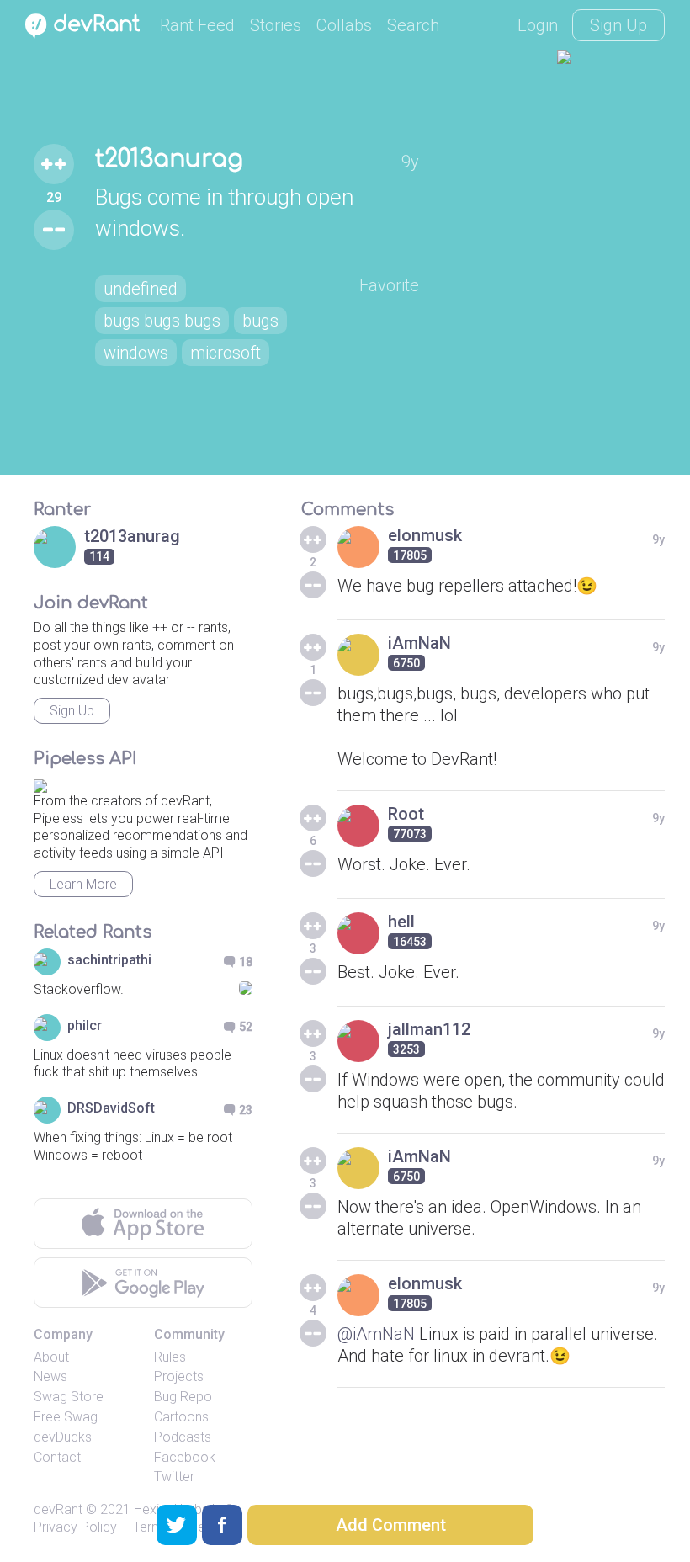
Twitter (174, 1477)
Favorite (389, 285)
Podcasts (182, 1437)
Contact (57, 1457)
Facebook (184, 1457)
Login (538, 25)
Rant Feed (197, 25)
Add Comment (391, 1525)
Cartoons (181, 1417)
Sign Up (618, 25)
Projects (179, 1376)
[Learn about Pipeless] (40, 783)
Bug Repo (183, 1397)
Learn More (83, 884)
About (51, 1357)
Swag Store (69, 1397)
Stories (275, 25)
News (50, 1376)
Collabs (344, 25)
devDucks (63, 1437)
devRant (58, 1509)
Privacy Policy (75, 1527)
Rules (170, 1357)
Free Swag (66, 1417)
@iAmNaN (376, 1334)
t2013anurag (169, 159)
